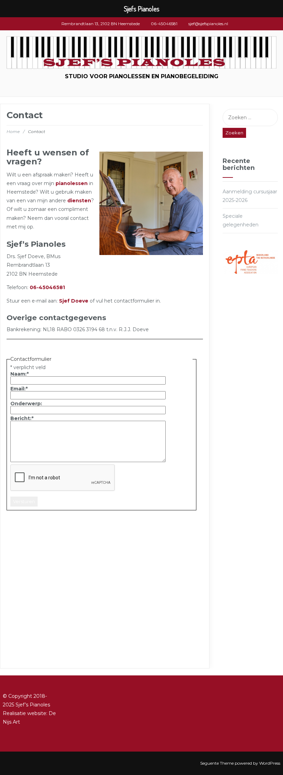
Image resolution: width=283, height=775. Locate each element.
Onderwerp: (26, 403)
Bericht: (21, 418)
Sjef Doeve (73, 301)
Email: (19, 388)
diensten (79, 200)
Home (13, 131)
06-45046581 (47, 287)
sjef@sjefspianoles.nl (208, 23)
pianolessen (72, 183)
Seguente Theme (217, 763)
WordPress (269, 763)
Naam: (19, 373)
